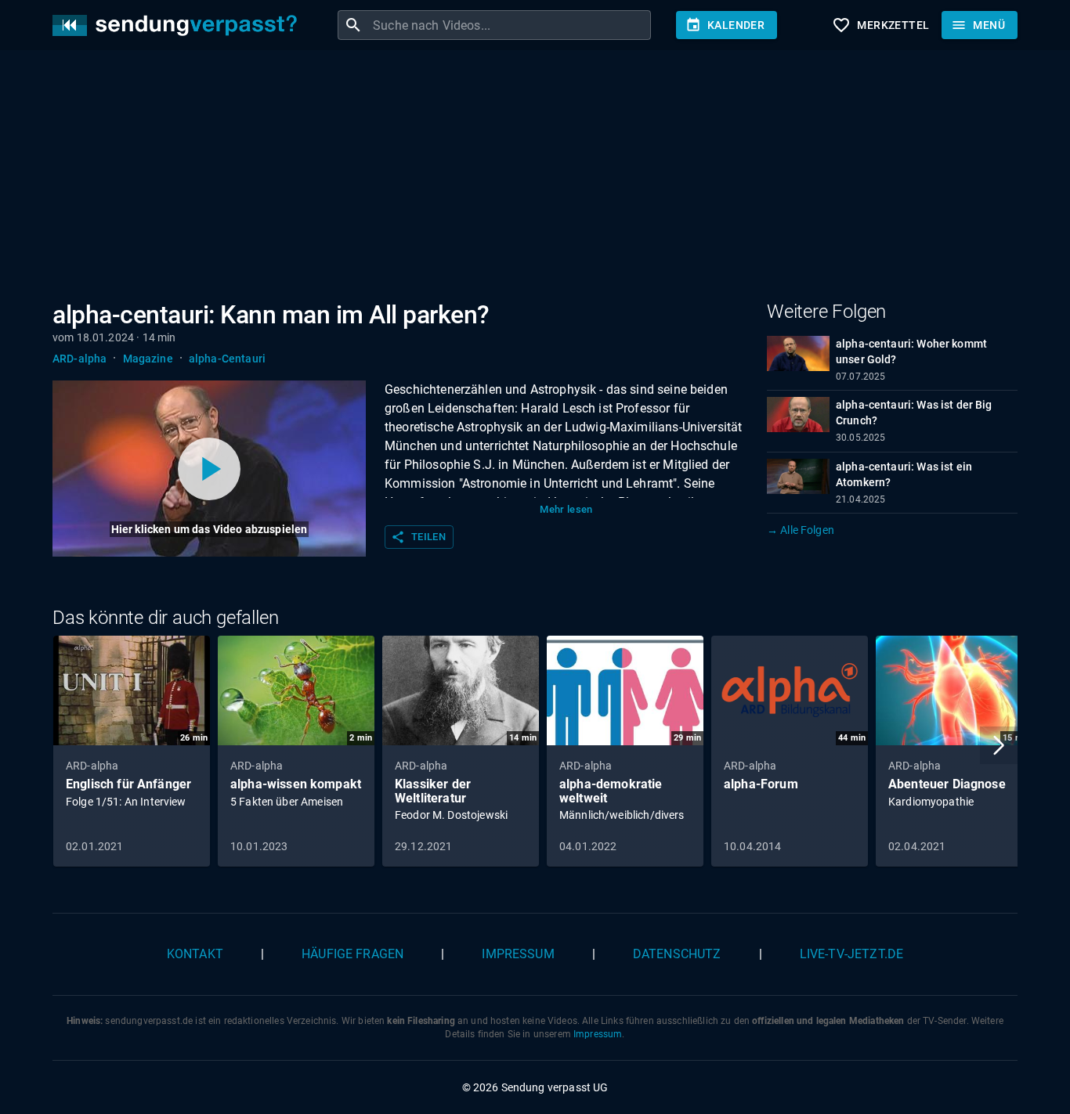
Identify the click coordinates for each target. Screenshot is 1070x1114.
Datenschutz (677, 953)
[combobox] (510, 25)
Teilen (418, 537)
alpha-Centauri (227, 358)
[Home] (178, 25)
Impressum (518, 953)
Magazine (148, 358)
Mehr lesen (566, 509)
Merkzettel (880, 25)
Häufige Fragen (352, 953)
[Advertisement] (522, 178)
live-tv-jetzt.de (851, 953)
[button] (999, 745)
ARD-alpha (79, 358)
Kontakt (195, 953)
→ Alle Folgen (800, 530)
